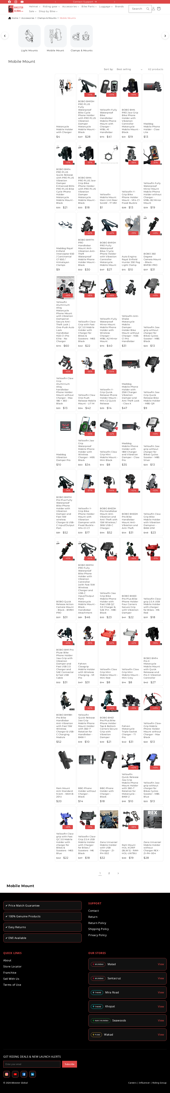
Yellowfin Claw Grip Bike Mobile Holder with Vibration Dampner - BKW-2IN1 (152, 521)
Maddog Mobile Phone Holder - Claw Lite (152, 127)
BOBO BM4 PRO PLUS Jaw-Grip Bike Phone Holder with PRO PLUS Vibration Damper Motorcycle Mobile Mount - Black (87, 190)
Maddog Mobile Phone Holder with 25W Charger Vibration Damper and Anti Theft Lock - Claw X (130, 394)
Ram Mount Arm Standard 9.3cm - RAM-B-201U (65, 792)
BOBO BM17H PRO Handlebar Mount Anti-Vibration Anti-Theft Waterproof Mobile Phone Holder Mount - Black (87, 252)
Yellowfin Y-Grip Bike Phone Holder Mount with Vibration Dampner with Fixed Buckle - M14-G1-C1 (86, 518)
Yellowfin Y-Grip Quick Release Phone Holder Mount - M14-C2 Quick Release (109, 396)
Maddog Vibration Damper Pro (63, 457)
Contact (93, 911)
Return (93, 917)
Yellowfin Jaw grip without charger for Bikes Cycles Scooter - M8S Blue (152, 789)
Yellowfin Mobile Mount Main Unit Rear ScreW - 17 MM (108, 198)
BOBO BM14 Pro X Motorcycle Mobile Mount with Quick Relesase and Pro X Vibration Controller (152, 668)
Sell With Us (11, 979)
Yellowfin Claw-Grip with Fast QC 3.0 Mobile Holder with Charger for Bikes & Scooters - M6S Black (87, 331)
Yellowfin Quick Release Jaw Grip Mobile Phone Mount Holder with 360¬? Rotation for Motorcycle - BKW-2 (130, 785)
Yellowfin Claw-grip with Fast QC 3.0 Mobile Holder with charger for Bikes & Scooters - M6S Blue (65, 843)
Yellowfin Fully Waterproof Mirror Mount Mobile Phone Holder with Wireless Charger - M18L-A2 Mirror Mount (108, 330)
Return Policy (97, 923)
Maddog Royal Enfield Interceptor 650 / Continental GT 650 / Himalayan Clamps (65, 256)
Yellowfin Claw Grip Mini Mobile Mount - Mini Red (109, 673)
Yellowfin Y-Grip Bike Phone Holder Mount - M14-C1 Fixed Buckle (131, 197)
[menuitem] (35, 6)
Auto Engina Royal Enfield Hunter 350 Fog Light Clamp (131, 260)
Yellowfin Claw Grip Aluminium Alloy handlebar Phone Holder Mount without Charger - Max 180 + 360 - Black (65, 391)
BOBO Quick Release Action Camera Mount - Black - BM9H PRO (65, 607)
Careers (132, 1082)
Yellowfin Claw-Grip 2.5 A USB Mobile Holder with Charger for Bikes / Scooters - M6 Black (87, 845)
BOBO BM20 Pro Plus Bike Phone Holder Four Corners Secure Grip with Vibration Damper (130, 604)
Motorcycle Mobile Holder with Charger (64, 129)
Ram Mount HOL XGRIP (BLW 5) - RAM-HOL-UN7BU (130, 849)
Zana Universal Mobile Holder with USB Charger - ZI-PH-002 (108, 848)
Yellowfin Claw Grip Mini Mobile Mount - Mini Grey (131, 673)
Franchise (9, 972)
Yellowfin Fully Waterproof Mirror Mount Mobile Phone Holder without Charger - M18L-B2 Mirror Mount (152, 193)
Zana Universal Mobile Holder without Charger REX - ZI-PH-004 (152, 848)
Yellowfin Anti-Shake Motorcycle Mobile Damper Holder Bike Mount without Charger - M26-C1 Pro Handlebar (130, 329)
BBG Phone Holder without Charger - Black (87, 792)
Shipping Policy (98, 929)
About (7, 960)
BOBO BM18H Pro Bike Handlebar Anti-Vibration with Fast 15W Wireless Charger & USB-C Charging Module (65, 726)
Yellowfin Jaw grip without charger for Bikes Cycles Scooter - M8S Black (152, 334)
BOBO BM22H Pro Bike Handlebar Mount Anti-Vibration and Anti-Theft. (130, 521)
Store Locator (12, 966)
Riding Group (159, 1082)
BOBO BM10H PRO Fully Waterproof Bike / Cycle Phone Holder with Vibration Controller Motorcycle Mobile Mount (108, 253)
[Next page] (118, 873)
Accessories (27, 18)
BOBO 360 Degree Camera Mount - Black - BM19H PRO (152, 259)
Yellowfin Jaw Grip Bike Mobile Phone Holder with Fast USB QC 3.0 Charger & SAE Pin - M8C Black (108, 603)
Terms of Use (12, 985)
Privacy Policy (97, 935)
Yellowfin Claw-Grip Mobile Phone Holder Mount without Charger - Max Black (153, 730)
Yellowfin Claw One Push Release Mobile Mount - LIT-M (87, 399)
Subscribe (69, 1064)
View (161, 964)
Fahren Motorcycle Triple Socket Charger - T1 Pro (129, 732)
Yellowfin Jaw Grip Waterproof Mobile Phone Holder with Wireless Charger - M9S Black (86, 450)
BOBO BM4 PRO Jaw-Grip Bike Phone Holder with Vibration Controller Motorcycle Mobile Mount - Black (131, 120)
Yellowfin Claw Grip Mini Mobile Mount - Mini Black (109, 456)
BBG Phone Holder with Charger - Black (107, 792)
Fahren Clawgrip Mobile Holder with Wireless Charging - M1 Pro (86, 670)
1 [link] (100, 873)
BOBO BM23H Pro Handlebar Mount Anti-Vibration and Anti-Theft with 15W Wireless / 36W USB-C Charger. (109, 518)
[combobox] (140, 9)
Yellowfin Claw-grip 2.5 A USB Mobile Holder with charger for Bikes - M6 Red (153, 605)
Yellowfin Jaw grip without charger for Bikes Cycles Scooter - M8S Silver (152, 453)
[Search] (148, 8)
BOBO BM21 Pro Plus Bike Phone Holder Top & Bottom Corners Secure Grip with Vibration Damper (109, 727)
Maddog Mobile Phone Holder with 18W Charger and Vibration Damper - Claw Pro (130, 451)
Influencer (144, 1082)
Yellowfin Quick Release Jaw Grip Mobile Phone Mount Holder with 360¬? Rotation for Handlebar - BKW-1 (86, 726)
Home (15, 18)
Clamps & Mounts (47, 18)
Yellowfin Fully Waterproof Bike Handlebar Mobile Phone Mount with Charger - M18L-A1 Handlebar (108, 120)
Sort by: (108, 69)
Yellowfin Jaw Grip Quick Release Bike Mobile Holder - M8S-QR (152, 398)
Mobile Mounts (68, 18)
